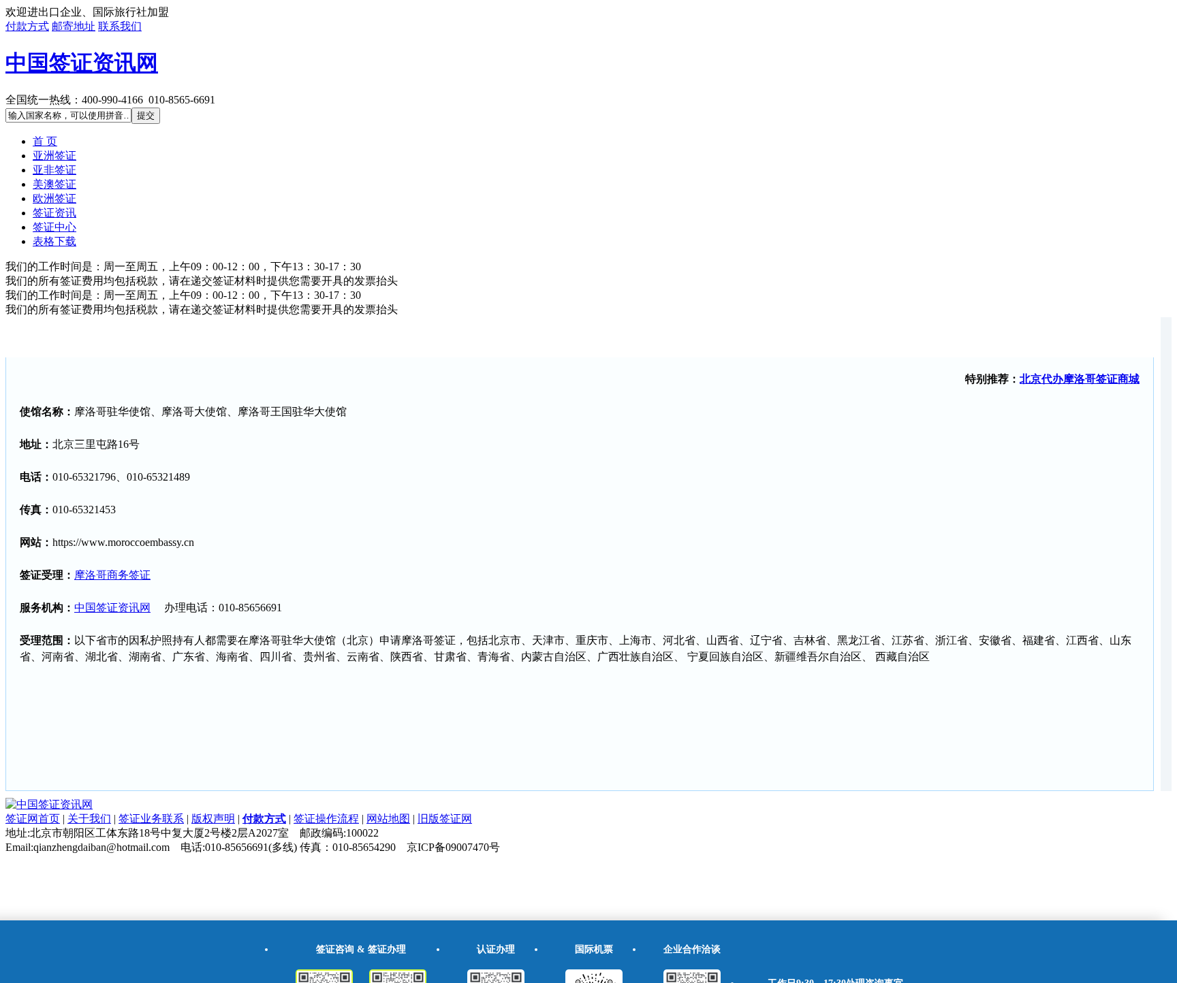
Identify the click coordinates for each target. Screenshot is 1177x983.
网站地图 (388, 818)
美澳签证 (54, 184)
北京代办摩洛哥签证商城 (1080, 379)
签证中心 (54, 227)
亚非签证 (54, 170)
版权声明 (213, 818)
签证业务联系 (151, 818)
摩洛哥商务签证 (112, 575)
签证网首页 (32, 818)
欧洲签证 (54, 198)
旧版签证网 (445, 818)
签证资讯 (54, 213)
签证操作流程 (326, 818)
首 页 (45, 141)
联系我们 (120, 26)
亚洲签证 (54, 155)
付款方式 (27, 26)
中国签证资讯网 (81, 62)
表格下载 (54, 241)
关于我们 (89, 818)
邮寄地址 (73, 26)
